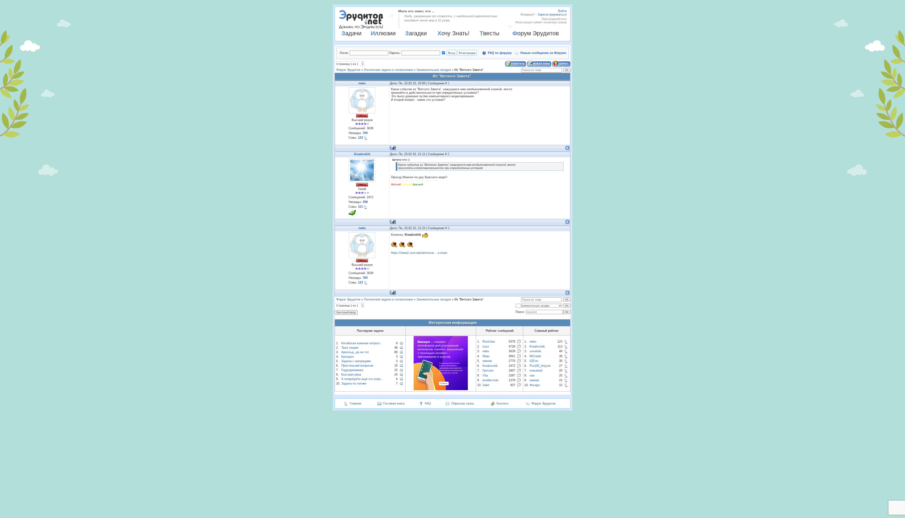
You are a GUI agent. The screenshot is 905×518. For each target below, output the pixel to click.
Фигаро (535, 385)
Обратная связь (462, 403)
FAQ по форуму (500, 53)
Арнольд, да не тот (355, 352)
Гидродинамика (352, 370)
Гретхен (488, 370)
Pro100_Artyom (540, 366)
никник (487, 361)
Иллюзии (383, 33)
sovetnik (535, 351)
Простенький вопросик (357, 365)
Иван (486, 356)
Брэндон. (347, 356)
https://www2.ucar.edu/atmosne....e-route (419, 253)
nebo (362, 83)
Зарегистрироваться (552, 14)
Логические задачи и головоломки (388, 70)
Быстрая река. (351, 374)
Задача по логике (353, 383)
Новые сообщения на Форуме (543, 53)
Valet (485, 385)
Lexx (485, 346)
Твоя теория (349, 347)
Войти (562, 11)
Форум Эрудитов (535, 33)
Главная (355, 403)
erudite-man (490, 380)
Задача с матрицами (356, 361)
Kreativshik (362, 154)
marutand (536, 370)
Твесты (489, 33)
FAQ (428, 403)
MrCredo (535, 356)
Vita (485, 375)
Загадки (416, 33)
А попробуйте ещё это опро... (362, 379)
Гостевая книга (393, 403)
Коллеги (502, 403)
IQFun (534, 361)
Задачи (351, 33)
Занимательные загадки (433, 70)
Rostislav (488, 341)
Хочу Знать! (453, 33)
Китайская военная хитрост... (362, 343)
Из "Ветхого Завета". (469, 70)
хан (532, 375)
